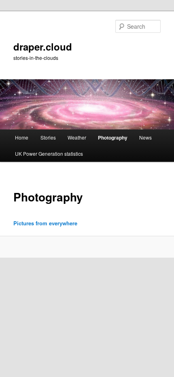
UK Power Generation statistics (49, 153)
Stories (48, 137)
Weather (77, 137)
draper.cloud (42, 46)
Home (21, 137)
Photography (112, 137)
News (145, 137)
